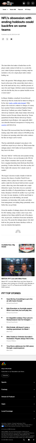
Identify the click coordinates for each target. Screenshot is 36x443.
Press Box (14, 424)
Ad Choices (21, 424)
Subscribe (5, 375)
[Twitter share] (7, 39)
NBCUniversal (11, 429)
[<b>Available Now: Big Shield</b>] (26, 248)
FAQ (24, 423)
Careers (9, 423)
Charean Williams (11, 341)
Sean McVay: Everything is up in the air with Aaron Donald (19, 300)
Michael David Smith (12, 303)
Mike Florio (9, 331)
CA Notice (18, 426)
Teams (4, 9)
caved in (3, 125)
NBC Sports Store (6, 424)
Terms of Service (26, 426)
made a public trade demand (17, 103)
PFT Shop (27, 9)
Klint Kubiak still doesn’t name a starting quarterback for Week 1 (18, 328)
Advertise (3, 423)
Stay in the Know (6, 368)
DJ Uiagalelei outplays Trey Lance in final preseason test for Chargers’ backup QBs (19, 319)
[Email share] (11, 39)
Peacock (20, 9)
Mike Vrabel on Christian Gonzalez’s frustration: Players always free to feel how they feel (20, 338)
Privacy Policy (28, 424)
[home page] (7, 3)
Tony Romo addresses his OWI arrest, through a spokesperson (20, 347)
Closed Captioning (17, 423)
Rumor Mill (13, 9)
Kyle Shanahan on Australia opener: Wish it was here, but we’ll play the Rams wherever (19, 309)
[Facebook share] (3, 39)
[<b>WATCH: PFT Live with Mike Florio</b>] (17, 267)
